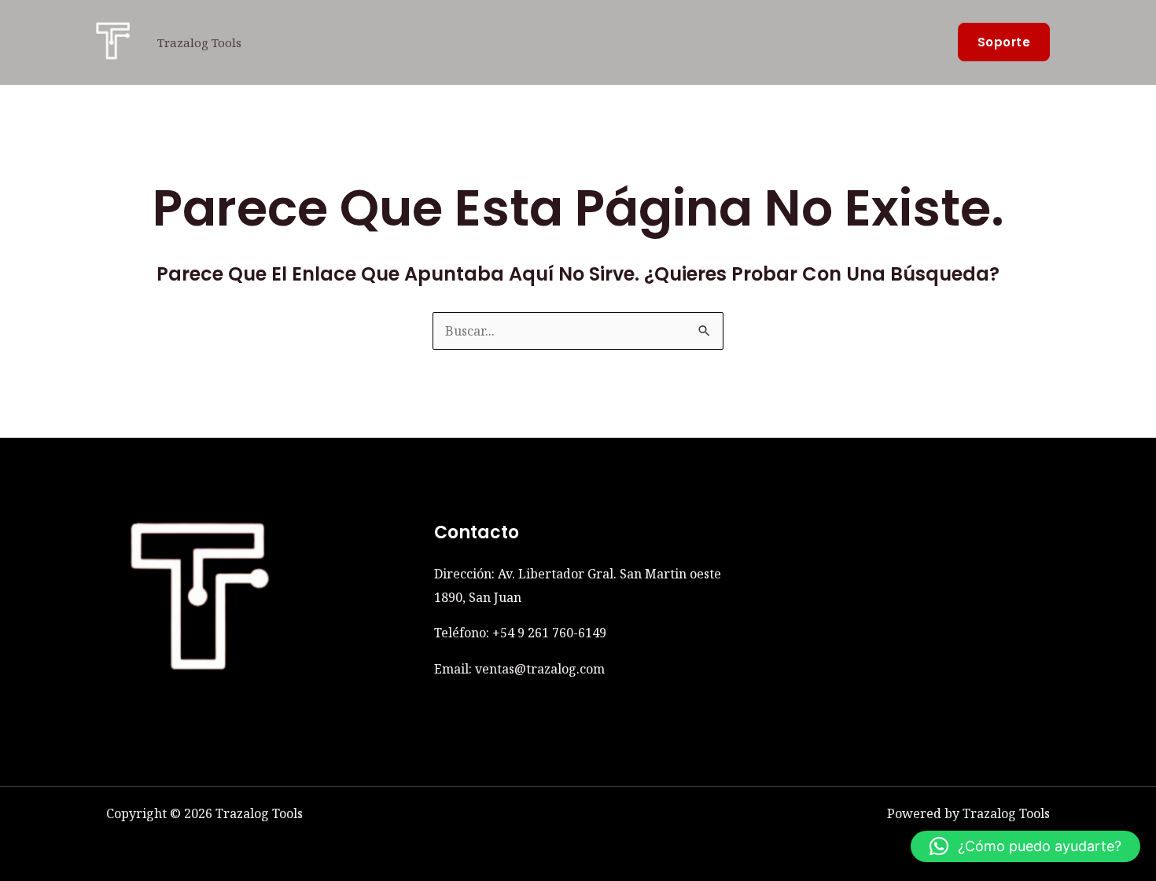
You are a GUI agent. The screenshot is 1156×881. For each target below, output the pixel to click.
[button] (1004, 42)
